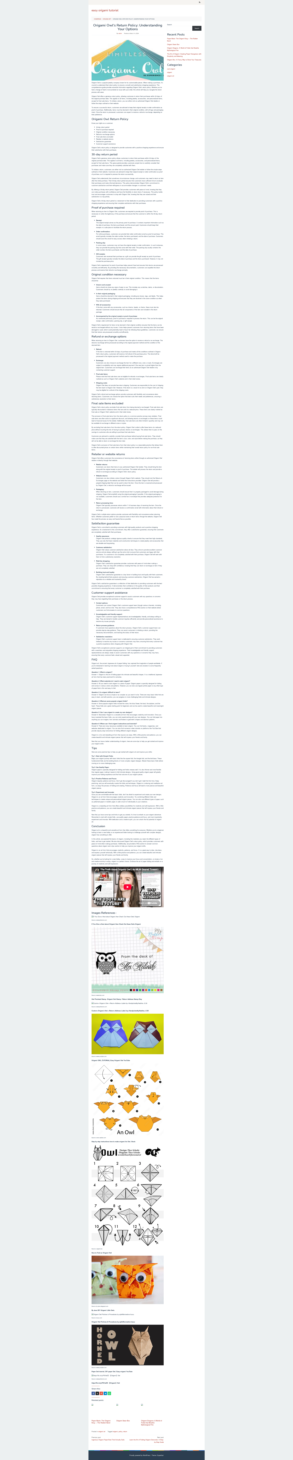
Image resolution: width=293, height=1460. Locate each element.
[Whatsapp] (109, 1393)
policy (120, 1431)
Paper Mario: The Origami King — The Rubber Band (101, 1421)
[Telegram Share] (105, 1393)
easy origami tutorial (105, 10)
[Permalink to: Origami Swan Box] (127, 1411)
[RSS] (199, 2)
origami (115, 1431)
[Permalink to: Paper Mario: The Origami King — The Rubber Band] (103, 1411)
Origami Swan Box (123, 1420)
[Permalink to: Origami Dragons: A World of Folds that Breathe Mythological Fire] (152, 1411)
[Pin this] (101, 1393)
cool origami (171, 69)
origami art (101, 1431)
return (125, 1431)
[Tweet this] (97, 1393)
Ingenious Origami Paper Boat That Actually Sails (108, 1438)
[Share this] (93, 1393)
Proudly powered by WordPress (139, 1455)
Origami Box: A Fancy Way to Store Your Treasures (184, 60)
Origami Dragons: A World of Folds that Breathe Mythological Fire (151, 1422)
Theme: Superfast (158, 1455)
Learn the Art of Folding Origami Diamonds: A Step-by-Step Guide (146, 1439)
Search (169, 24)
